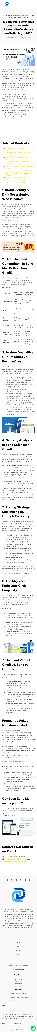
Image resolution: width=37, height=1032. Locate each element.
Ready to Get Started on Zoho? (16, 182)
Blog (30, 38)
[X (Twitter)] (29, 880)
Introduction (18, 979)
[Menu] (34, 4)
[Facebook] (11, 880)
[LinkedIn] (7, 880)
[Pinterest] (20, 880)
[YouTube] (25, 880)
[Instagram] (16, 880)
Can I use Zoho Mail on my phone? (17, 180)
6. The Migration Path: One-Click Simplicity (20, 171)
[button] (33, 1028)
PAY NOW (18, 983)
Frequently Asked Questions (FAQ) (17, 177)
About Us (18, 981)
